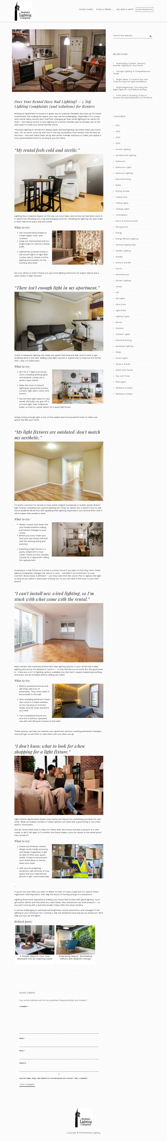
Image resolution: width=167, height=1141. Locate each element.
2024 (118, 143)
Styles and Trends (124, 370)
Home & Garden (123, 262)
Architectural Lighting (126, 155)
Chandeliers (121, 215)
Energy (119, 233)
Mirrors (119, 322)
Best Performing (123, 179)
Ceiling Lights (122, 203)
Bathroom (120, 161)
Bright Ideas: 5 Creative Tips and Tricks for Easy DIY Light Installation (130, 80)
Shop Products (144, 9)
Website (22, 1063)
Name (22, 1038)
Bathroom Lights (124, 167)
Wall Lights (121, 382)
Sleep (118, 352)
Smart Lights (122, 358)
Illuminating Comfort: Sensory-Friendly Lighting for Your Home (129, 64)
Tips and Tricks (123, 376)
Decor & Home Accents (127, 221)
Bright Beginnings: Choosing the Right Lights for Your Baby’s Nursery (130, 88)
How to (119, 268)
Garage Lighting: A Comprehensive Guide (131, 72)
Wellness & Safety (125, 9)
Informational (122, 274)
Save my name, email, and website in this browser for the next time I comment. (53, 1078)
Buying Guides (86, 9)
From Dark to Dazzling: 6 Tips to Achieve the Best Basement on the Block (132, 96)
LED (117, 292)
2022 (118, 131)
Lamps (119, 286)
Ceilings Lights (123, 209)
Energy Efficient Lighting (127, 239)
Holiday (119, 257)
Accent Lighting (123, 149)
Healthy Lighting (123, 251)
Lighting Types (122, 316)
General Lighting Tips (126, 245)
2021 (118, 125)
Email (22, 1051)
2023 (118, 137)
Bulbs (118, 185)
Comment (24, 1006)
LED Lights (120, 298)
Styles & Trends (103, 9)
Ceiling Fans (121, 197)
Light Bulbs (121, 310)
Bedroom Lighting (124, 173)
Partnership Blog (124, 340)
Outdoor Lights (123, 334)
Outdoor (120, 328)
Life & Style (121, 304)
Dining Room (122, 227)
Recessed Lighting (124, 346)
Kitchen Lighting (123, 280)
